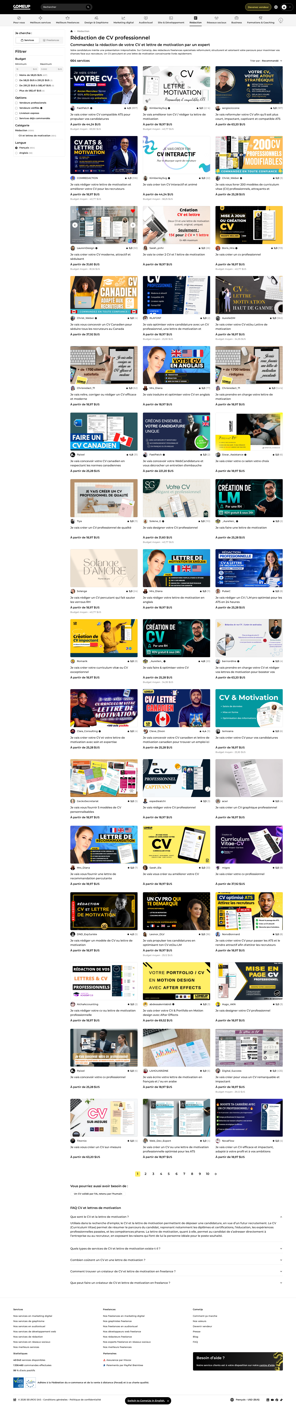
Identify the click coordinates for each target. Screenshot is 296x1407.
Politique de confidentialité (85, 1399)
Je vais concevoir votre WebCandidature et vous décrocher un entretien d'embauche (173, 463)
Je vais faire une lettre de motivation (241, 527)
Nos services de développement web (34, 1331)
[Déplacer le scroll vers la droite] (281, 20)
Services (29, 40)
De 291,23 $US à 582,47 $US (36, 85)
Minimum (21, 64)
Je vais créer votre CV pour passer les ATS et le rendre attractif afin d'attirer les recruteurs (247, 943)
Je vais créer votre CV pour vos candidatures (246, 737)
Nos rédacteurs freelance (117, 1336)
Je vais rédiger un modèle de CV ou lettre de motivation (101, 943)
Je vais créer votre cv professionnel (239, 874)
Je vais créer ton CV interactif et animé (170, 184)
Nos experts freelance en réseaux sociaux (127, 1341)
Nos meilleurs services (26, 1347)
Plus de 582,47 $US (32, 90)
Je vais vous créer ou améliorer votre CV (171, 874)
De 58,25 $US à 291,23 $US (36, 80)
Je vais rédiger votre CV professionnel (169, 807)
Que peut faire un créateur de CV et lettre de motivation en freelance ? (120, 1282)
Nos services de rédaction (28, 1336)
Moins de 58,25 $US (33, 75)
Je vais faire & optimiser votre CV (166, 667)
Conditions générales (55, 1399)
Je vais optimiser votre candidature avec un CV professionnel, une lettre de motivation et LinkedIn (176, 329)
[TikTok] (281, 1399)
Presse (196, 1331)
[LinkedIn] (267, 1399)
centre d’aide (267, 1365)
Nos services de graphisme (28, 1321)
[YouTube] (272, 1399)
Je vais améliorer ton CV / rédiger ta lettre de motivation (174, 116)
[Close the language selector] (168, 1401)
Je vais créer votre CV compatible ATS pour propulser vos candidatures (100, 116)
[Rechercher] (88, 7)
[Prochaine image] (134, 85)
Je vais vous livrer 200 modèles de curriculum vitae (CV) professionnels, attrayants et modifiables (247, 189)
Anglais (25, 152)
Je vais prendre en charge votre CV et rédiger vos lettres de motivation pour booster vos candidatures (247, 672)
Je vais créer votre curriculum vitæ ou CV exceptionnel (99, 670)
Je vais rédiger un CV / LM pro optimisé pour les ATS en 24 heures (248, 600)
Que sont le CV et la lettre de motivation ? (99, 1216)
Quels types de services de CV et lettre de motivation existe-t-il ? (115, 1248)
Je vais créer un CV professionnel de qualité (100, 527)
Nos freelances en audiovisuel (120, 1326)
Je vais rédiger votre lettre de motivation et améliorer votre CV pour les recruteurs (100, 186)
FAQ (195, 1341)
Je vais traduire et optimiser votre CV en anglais (176, 394)
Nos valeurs (199, 1321)
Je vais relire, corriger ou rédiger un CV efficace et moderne (103, 396)
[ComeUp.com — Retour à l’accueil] (21, 7)
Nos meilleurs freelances (117, 1347)
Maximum (46, 64)
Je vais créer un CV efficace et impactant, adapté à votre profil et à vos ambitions (244, 1149)
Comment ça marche (205, 1316)
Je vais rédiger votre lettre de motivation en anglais (173, 600)
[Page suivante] (215, 1174)
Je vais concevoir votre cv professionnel (97, 1077)
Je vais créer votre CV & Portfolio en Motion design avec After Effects (173, 1013)
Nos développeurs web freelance (122, 1331)
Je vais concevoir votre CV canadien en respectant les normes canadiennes (97, 463)
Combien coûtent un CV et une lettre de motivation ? (107, 1260)
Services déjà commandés (34, 118)
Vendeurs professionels (32, 102)
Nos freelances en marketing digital (124, 1316)
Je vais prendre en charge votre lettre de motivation (244, 396)
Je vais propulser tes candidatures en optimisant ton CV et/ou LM (169, 943)
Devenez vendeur (258, 7)
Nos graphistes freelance (117, 1321)
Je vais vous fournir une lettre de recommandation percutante (93, 876)
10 (207, 1174)
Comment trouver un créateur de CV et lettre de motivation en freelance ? (123, 1271)
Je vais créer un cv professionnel (238, 254)
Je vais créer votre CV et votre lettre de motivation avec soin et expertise (97, 740)
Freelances (52, 40)
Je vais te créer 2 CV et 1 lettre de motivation (174, 254)
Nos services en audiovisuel (29, 1326)
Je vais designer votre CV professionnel (170, 527)
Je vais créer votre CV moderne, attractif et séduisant (100, 256)
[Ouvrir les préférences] (276, 7)
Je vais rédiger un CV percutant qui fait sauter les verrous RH (102, 600)
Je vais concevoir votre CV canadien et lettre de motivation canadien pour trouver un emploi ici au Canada (176, 742)
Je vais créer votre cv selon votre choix (242, 461)
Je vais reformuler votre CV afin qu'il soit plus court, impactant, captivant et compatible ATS (247, 116)
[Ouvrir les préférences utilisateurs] (290, 7)
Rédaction (83, 31)
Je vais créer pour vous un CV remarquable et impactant (247, 1079)
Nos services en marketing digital (32, 1316)
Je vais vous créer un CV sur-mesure (95, 1147)
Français (27, 147)
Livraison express (29, 113)
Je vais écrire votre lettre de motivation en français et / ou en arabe (172, 1079)
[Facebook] (276, 1399)
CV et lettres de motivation (34, 135)
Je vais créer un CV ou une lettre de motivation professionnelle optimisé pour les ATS (176, 1149)
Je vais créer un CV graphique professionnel (246, 807)
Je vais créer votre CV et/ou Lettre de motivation (241, 326)
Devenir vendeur (202, 1326)
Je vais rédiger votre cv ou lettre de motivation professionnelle (103, 1013)
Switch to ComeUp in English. (146, 1400)
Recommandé (270, 60)
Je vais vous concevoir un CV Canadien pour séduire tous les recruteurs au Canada (101, 326)
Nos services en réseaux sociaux (31, 1341)
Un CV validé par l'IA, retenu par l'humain (98, 1193)
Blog (195, 1336)
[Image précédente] (74, 85)
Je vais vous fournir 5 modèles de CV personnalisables (95, 809)
